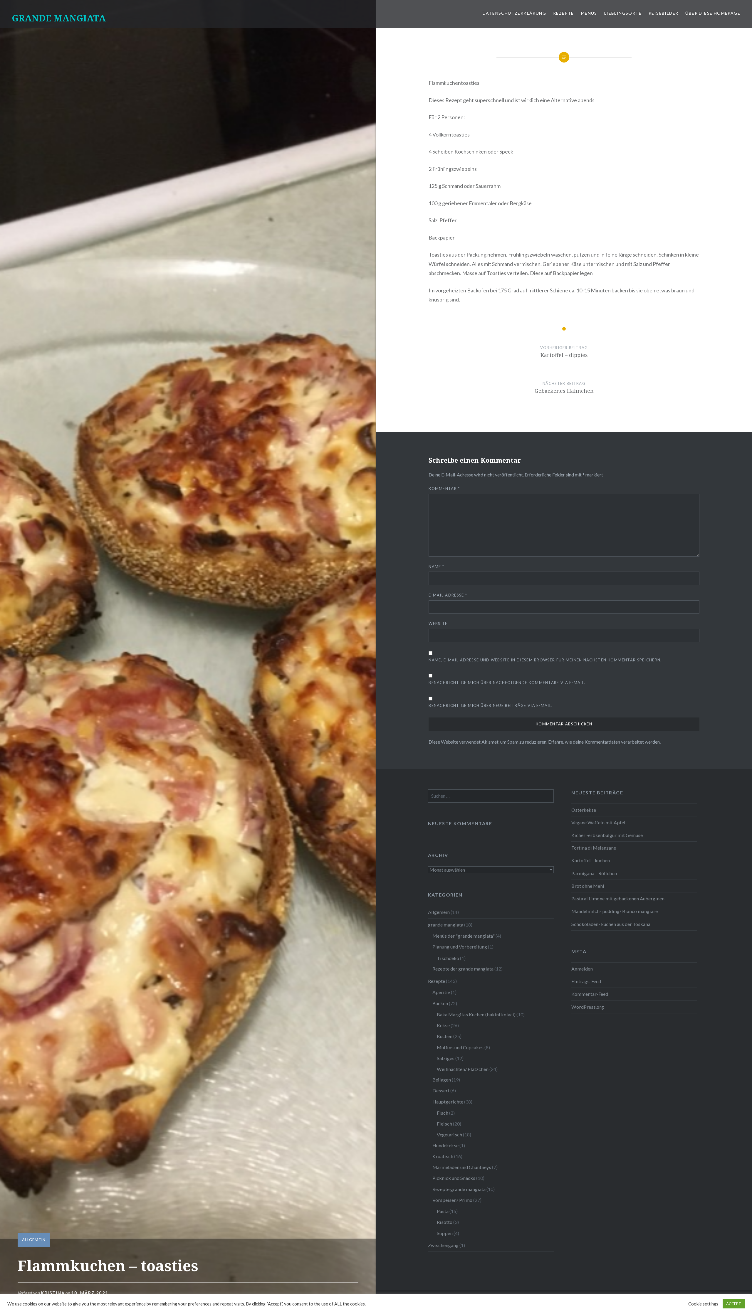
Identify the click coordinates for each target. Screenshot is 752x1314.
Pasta (443, 1211)
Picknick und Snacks (453, 1178)
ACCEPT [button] (733, 1303)
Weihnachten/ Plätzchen (463, 1069)
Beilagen (441, 1079)
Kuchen (444, 1036)
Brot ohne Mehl (587, 886)
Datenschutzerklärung (514, 13)
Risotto (444, 1222)
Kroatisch (442, 1156)
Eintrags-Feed (586, 981)
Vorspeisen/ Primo (452, 1200)
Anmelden (582, 968)
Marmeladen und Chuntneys (461, 1167)
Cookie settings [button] (703, 1303)
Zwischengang (443, 1245)
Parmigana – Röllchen (594, 873)
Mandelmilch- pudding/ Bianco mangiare (614, 911)
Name (436, 566)
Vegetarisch (449, 1134)
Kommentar (444, 488)
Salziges (445, 1058)
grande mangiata (445, 924)
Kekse (443, 1025)
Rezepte (563, 13)
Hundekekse (445, 1145)
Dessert (440, 1090)
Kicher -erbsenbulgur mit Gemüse (607, 835)
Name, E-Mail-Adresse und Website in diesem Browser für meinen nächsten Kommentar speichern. (545, 660)
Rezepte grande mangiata (459, 1189)
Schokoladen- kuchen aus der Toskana (610, 924)
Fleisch (444, 1123)
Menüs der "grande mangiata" (463, 936)
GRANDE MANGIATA (59, 18)
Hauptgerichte (447, 1101)
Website (438, 623)
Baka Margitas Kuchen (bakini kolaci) (476, 1014)
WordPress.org (587, 1007)
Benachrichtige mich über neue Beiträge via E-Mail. (491, 705)
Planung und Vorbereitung (459, 946)
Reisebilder (663, 13)
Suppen (445, 1233)
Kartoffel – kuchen (590, 860)
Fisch (442, 1113)
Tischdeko (448, 958)
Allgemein (34, 1239)
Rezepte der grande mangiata (463, 968)
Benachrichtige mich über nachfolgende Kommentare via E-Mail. (507, 682)
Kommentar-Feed (589, 994)
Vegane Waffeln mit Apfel (598, 822)
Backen (440, 1003)
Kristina (53, 1293)
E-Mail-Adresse (448, 595)
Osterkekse (583, 810)
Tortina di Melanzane (593, 847)
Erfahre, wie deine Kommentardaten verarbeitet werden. (604, 741)
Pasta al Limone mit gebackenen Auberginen (617, 898)
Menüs (589, 13)
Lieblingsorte (623, 13)
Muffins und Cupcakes (460, 1047)
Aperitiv (441, 992)
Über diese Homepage (712, 13)
